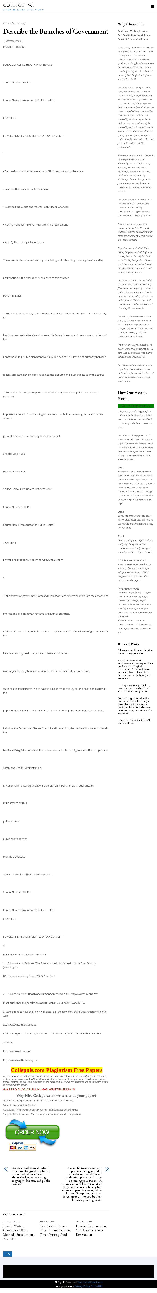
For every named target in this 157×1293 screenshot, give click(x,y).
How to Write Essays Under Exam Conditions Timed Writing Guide (55, 1230)
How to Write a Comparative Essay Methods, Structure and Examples (18, 1232)
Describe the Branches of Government (55, 31)
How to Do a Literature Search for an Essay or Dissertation (91, 1230)
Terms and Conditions (90, 1282)
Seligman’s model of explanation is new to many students (135, 652)
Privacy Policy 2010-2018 (88, 1286)
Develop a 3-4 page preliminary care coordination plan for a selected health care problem (134, 688)
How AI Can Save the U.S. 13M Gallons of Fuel (134, 721)
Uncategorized (13, 40)
